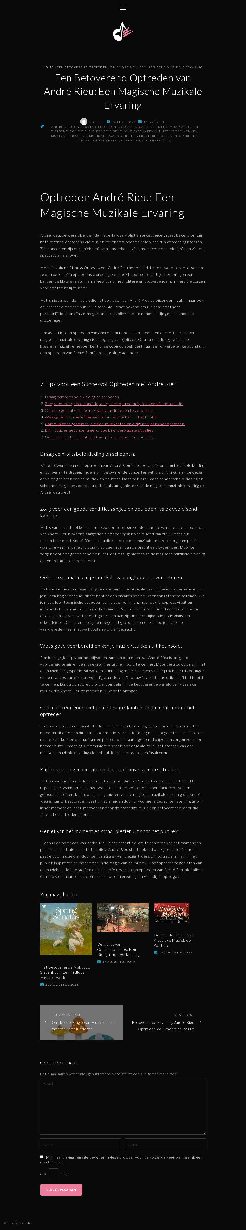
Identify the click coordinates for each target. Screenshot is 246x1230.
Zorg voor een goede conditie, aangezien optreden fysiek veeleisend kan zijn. (114, 403)
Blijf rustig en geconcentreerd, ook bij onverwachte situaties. (99, 430)
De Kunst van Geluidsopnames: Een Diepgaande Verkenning (118, 949)
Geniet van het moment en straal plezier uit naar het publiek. (99, 437)
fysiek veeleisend (106, 131)
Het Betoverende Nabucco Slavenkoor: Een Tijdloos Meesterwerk (65, 972)
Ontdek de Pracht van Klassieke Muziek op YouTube (174, 940)
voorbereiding (156, 140)
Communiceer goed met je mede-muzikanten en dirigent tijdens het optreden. (115, 423)
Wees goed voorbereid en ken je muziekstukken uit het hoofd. (101, 417)
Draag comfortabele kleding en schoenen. (82, 396)
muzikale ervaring (69, 136)
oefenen (169, 136)
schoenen (130, 140)
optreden (188, 136)
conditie (78, 131)
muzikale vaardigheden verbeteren (124, 136)
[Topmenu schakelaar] (123, 7)
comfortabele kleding (96, 127)
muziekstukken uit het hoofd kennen (161, 131)
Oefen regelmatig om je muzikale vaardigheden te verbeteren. (101, 410)
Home (48, 67)
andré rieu (153, 122)
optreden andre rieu (98, 140)
